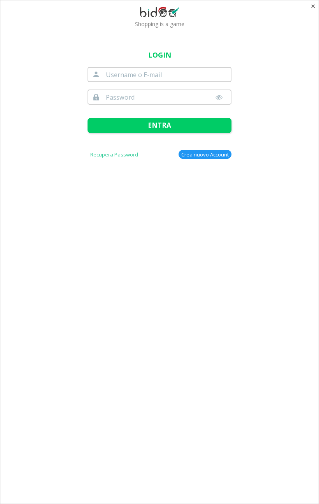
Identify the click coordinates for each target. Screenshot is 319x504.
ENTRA (159, 125)
